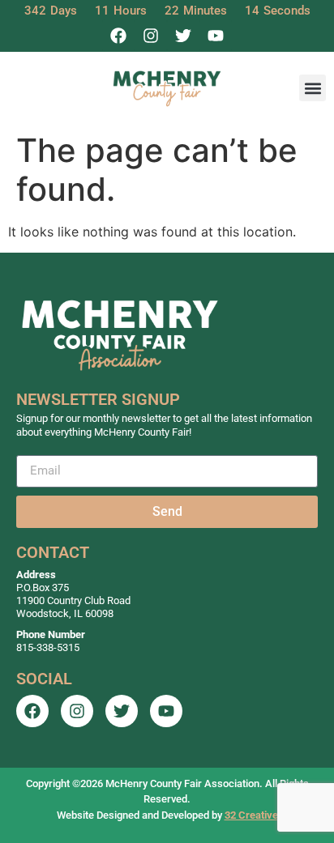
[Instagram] (151, 35)
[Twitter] (183, 35)
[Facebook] (118, 35)
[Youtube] (215, 35)
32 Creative (251, 815)
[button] (312, 88)
